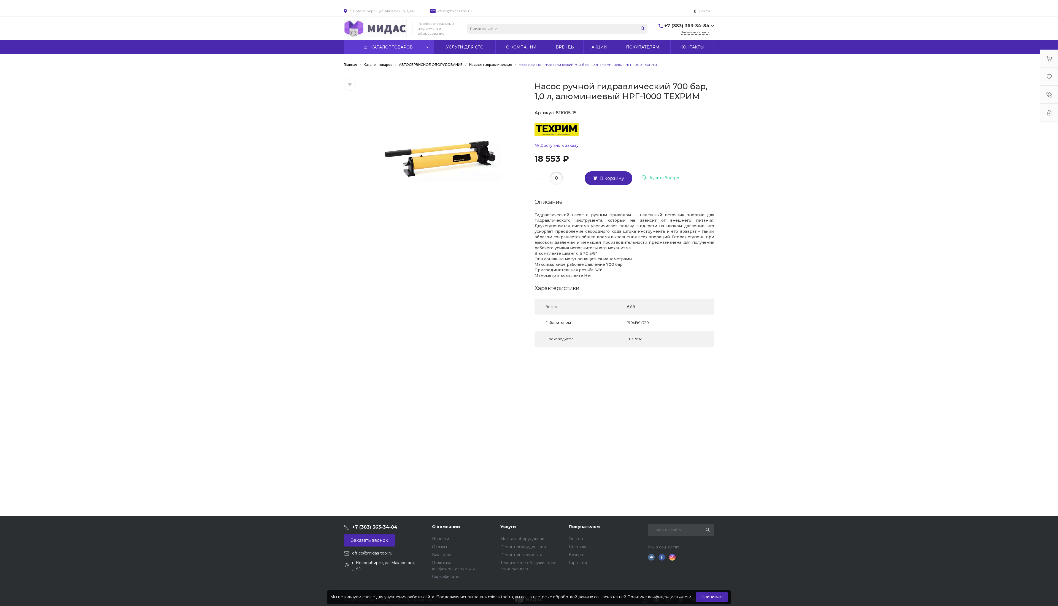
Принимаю (712, 596)
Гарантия (578, 562)
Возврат (577, 554)
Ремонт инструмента (521, 554)
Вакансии (441, 554)
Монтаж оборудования (523, 538)
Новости (440, 538)
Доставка (578, 546)
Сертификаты (445, 576)
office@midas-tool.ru (455, 11)
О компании (446, 526)
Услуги (508, 526)
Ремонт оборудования (523, 546)
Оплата (576, 538)
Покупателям (584, 526)
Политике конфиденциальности (659, 596)
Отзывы (439, 546)
